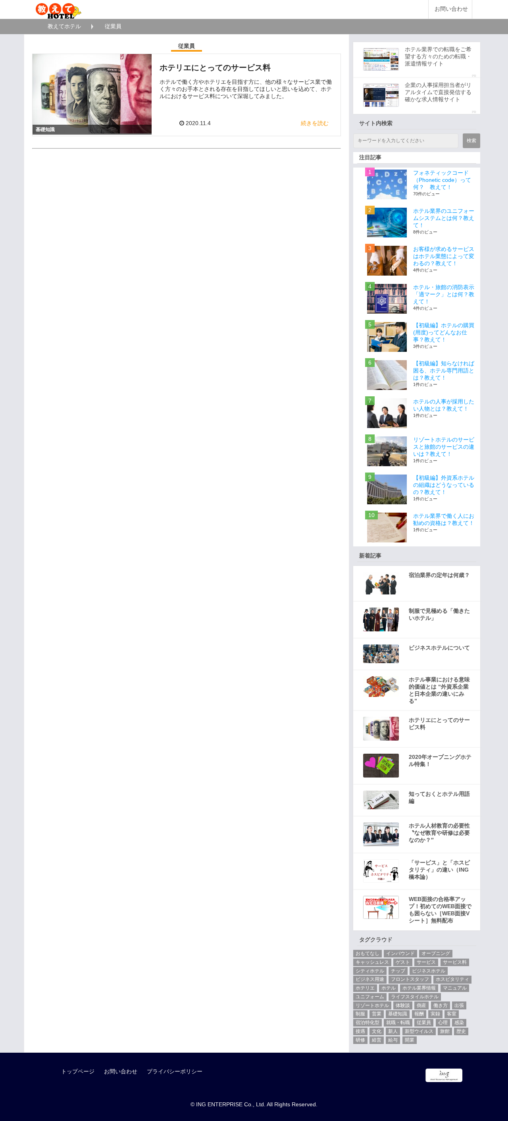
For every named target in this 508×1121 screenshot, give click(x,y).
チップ (398, 971)
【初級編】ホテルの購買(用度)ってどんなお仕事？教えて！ (443, 332)
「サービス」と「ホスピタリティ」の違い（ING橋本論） (439, 869)
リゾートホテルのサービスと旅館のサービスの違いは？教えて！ (443, 446)
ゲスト (403, 962)
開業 (409, 1040)
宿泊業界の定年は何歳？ (439, 575)
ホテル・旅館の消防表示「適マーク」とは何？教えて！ (443, 294)
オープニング (435, 953)
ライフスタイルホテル (415, 996)
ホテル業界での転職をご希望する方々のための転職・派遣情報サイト (438, 56)
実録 (435, 1014)
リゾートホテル (372, 1005)
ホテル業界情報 (419, 988)
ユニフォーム (370, 996)
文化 (376, 1031)
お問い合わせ (451, 9)
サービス (426, 962)
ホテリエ (365, 988)
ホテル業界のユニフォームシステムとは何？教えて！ (443, 218)
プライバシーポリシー (174, 1071)
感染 (459, 1022)
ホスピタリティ (452, 979)
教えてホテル (64, 26)
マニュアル (455, 988)
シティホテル (370, 971)
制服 (360, 1014)
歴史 (461, 1031)
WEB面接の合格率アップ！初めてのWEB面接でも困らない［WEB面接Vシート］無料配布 (440, 910)
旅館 (445, 1031)
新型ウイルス (419, 1031)
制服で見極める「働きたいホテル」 (439, 614)
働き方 (440, 1005)
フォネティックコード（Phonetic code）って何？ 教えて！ (442, 180)
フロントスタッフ (410, 979)
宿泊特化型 (367, 1022)
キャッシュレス (372, 962)
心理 (443, 1022)
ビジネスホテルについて (439, 647)
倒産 (421, 1005)
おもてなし (367, 953)
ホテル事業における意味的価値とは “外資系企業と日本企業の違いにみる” (439, 690)
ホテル (388, 988)
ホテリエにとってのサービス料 (439, 723)
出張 (459, 1005)
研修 (360, 1040)
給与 (393, 1040)
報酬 (419, 1014)
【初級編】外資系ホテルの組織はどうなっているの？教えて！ (443, 485)
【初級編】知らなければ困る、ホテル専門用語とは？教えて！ (443, 370)
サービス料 (455, 962)
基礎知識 (397, 1014)
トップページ (77, 1071)
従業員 (424, 1022)
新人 (393, 1031)
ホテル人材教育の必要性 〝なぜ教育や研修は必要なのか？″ (439, 832)
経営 (376, 1040)
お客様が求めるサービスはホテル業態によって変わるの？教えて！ (443, 256)
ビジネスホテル (428, 971)
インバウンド (400, 953)
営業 (376, 1014)
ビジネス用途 (370, 979)
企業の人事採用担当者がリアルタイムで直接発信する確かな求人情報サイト (438, 92)
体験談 (403, 1005)
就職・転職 (398, 1022)
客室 (451, 1014)
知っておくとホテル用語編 (439, 797)
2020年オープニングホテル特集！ (440, 760)
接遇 (360, 1031)
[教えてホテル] (58, 9)
